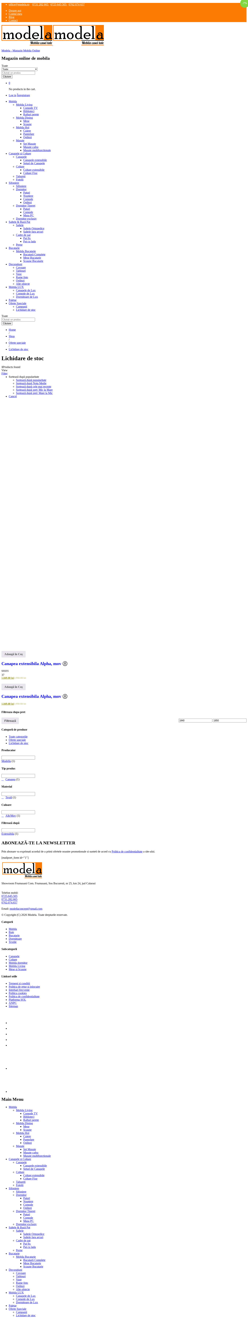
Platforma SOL (17, 999)
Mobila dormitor (18, 962)
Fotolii (19, 179)
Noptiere (28, 195)
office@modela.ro (19, 4)
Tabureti (20, 176)
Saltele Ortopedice (33, 228)
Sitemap (13, 1006)
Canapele (14, 956)
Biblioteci (28, 111)
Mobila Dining (24, 1123)
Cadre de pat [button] (23, 234)
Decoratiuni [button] (15, 264)
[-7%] (124, 523)
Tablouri (21, 270)
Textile (13, 942)
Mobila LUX (16, 1292)
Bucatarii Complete (34, 254)
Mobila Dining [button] (24, 117)
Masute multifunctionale (37, 150)
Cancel (13, 396)
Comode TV (30, 107)
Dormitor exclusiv (26, 218)
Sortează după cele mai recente (33, 386)
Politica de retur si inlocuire (24, 986)
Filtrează (10, 720)
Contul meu (15, 13)
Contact (13, 20)
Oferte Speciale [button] (17, 303)
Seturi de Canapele (34, 163)
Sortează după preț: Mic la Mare (34, 389)
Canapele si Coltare (20, 1159)
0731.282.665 (9, 899)
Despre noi (15, 10)
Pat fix (27, 238)
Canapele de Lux (26, 290)
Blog (11, 17)
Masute (20, 1146)
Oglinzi (27, 137)
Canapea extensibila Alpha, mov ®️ (34, 663)
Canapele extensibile (35, 160)
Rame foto (22, 277)
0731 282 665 (40, 4)
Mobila (13, 928)
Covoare (21, 267)
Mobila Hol (22, 1133)
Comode (28, 199)
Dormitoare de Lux (27, 296)
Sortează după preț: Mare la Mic (34, 393)
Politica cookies (18, 993)
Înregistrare (23, 95)
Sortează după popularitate (31, 380)
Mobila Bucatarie (26, 1256)
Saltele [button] (20, 225)
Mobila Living (17, 966)
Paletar (13, 300)
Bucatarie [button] (14, 247)
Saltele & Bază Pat (19, 1227)
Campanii (21, 306)
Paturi (26, 192)
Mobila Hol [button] (22, 127)
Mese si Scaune (18, 969)
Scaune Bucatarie (33, 261)
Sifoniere (21, 186)
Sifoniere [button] (14, 182)
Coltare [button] (20, 166)
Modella (6, 761)
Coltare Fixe (30, 173)
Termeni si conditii (19, 983)
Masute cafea (30, 147)
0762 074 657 (77, 4)
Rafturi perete (31, 114)
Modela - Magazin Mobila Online (20, 50)
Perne (19, 244)
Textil (8, 797)
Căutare (7, 76)
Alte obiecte (23, 283)
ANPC (13, 1002)
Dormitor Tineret (25, 1211)
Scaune (27, 124)
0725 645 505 (58, 4)
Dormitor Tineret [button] (25, 205)
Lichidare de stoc (26, 309)
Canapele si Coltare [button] (20, 153)
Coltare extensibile (33, 169)
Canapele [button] (21, 156)
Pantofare (28, 134)
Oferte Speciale (17, 1308)
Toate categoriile (18, 736)
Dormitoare (15, 938)
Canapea (10, 779)
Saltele (20, 1230)
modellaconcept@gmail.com (26, 908)
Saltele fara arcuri (33, 231)
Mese (26, 120)
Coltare (13, 959)
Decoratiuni (15, 1269)
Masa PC (28, 215)
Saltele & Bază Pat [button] (19, 221)
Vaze (19, 274)
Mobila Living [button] (24, 104)
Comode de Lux (25, 293)
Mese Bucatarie (32, 257)
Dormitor (21, 1194)
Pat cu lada (29, 241)
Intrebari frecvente (19, 989)
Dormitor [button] (21, 189)
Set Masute (29, 143)
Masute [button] (20, 140)
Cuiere (27, 130)
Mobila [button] (13, 101)
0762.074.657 (9, 902)
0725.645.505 (9, 896)
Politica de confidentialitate (127, 851)
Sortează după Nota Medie (31, 383)
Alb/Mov (10, 815)
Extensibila (7, 833)
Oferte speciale (17, 739)
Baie (11, 932)
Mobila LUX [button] (16, 287)
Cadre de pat (23, 1240)
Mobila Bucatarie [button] (26, 251)
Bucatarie (14, 935)
